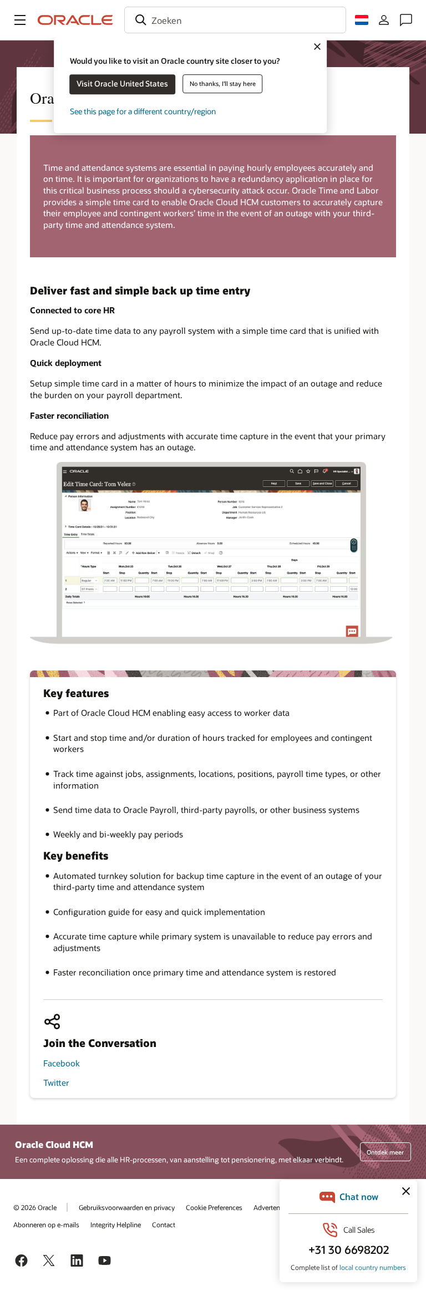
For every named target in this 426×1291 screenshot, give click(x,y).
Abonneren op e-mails (46, 1224)
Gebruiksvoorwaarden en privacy (127, 1207)
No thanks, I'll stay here (223, 83)
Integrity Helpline (115, 1224)
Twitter (56, 1082)
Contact (163, 1224)
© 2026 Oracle (35, 1207)
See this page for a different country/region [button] (143, 111)
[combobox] (235, 20)
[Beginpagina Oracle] (75, 20)
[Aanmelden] (383, 20)
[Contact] (406, 20)
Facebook (61, 1063)
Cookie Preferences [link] (214, 1207)
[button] (20, 20)
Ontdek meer (385, 1152)
